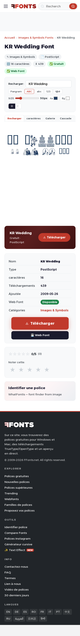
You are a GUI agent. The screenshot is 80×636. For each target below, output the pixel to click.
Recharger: (16, 84)
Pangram (16, 91)
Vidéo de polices (16, 589)
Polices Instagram (17, 538)
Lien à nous (12, 584)
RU (8, 618)
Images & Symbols (54, 310)
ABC (29, 91)
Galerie (50, 118)
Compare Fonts (15, 533)
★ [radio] (12, 370)
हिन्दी (43, 618)
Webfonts (11, 499)
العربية (19, 618)
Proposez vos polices (19, 510)
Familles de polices (18, 505)
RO (34, 611)
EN (8, 611)
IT (50, 611)
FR (42, 611)
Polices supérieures (18, 487)
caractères (33, 118)
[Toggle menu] (5, 6)
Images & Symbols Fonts (35, 37)
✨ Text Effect (18, 550)
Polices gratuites (16, 476)
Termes (10, 578)
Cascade (65, 118)
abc (39, 91)
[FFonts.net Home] (23, 6)
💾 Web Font (40, 335)
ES (25, 611)
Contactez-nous (16, 566)
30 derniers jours (16, 595)
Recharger (14, 118)
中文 (67, 611)
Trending (11, 493)
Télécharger (56, 237)
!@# (57, 91)
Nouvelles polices (17, 482)
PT (58, 611)
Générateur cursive (18, 544)
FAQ (7, 572)
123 (48, 91)
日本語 (32, 618)
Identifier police (15, 527)
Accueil (9, 37)
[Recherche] (73, 6)
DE (17, 611)
